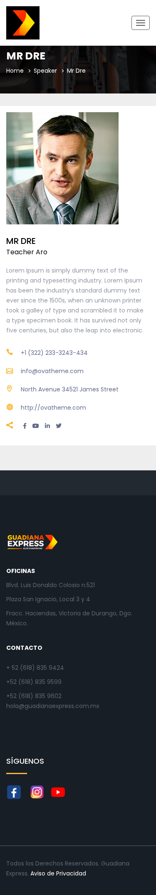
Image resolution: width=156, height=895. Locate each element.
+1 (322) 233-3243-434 (54, 353)
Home (15, 70)
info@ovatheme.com (52, 371)
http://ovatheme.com (53, 407)
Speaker (45, 70)
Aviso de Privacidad (58, 873)
